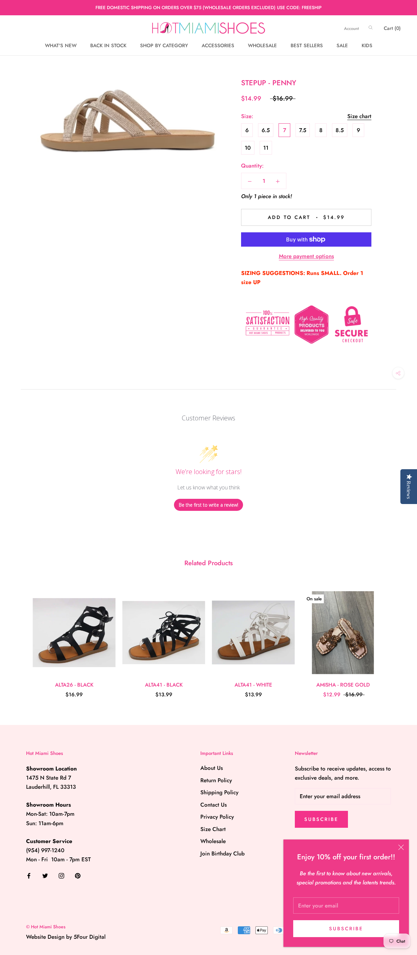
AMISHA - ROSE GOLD (343, 685)
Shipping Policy (219, 792)
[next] (396, 637)
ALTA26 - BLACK (74, 685)
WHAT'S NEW (61, 45)
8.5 (340, 130)
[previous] (20, 637)
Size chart (359, 116)
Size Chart (213, 829)
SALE (342, 45)
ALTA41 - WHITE (253, 685)
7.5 (302, 130)
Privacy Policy (217, 817)
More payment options (306, 256)
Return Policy (216, 780)
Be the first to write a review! (208, 505)
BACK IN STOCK (108, 45)
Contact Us (213, 805)
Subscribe (346, 928)
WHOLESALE (262, 45)
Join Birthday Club (222, 853)
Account (351, 28)
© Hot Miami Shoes (45, 926)
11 (265, 148)
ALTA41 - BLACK (164, 685)
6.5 (266, 130)
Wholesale (213, 841)
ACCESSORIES (218, 45)
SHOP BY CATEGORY (164, 45)
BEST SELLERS (307, 45)
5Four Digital (90, 937)
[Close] (401, 847)
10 (248, 148)
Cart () (392, 28)
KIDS (367, 45)
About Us (211, 768)
